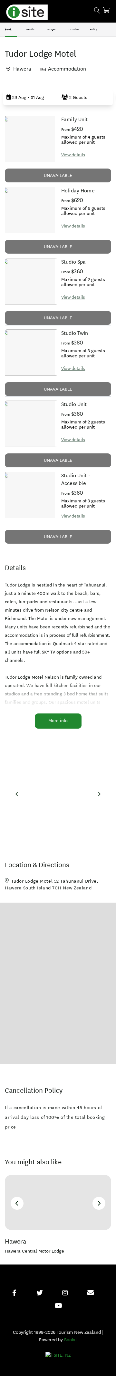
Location (74, 29)
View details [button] (73, 155)
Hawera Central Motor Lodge (34, 1251)
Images (51, 29)
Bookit (70, 1340)
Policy (93, 29)
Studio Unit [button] (74, 404)
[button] (30, 97)
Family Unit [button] (74, 119)
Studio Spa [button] (73, 261)
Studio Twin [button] (74, 333)
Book (8, 29)
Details (30, 29)
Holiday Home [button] (78, 190)
